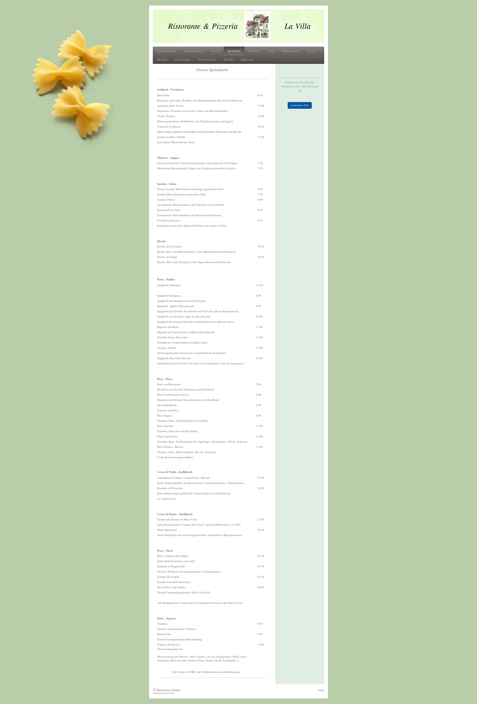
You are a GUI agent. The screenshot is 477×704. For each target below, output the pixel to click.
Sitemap (176, 689)
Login (321, 689)
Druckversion (163, 689)
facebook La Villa (300, 105)
